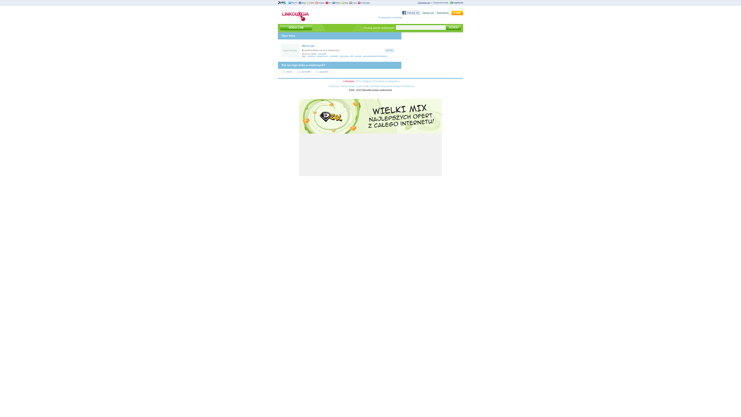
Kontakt (375, 86)
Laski (359, 86)
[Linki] (295, 21)
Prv (329, 3)
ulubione (311, 56)
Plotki (366, 86)
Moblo (338, 3)
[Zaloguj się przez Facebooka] (411, 13)
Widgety (367, 81)
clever (289, 71)
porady (358, 56)
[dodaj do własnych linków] (389, 52)
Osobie (321, 3)
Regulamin (386, 86)
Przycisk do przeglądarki (385, 81)
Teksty (344, 86)
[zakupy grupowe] (370, 175)
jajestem (324, 71)
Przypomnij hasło (440, 3)
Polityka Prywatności (403, 86)
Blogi (303, 3)
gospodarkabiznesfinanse (375, 56)
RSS (358, 81)
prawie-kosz (322, 56)
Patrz (312, 3)
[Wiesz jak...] (290, 56)
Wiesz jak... (309, 45)
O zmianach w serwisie (390, 17)
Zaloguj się (428, 12)
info (352, 56)
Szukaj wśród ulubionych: (379, 27)
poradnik (334, 56)
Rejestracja (443, 12)
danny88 (322, 54)
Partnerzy (334, 86)
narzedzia (344, 56)
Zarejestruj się (424, 3)
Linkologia (365, 3)
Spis (346, 3)
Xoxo (354, 3)
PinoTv (294, 3)
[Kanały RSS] (457, 14)
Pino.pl (282, 2)
